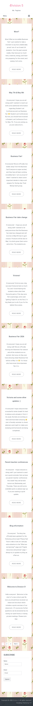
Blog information (16, 526)
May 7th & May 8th (16, 93)
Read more (16, 69)
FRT (30, 703)
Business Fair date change (16, 217)
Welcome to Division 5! (16, 587)
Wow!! (16, 32)
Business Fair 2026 (16, 336)
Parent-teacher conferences (16, 462)
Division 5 (16, 5)
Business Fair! (16, 156)
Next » (16, 644)
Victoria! (16, 275)
